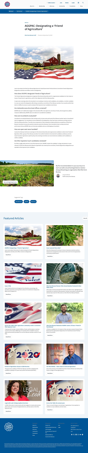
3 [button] (6, 187)
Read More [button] (8, 254)
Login (73, 2)
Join (61, 2)
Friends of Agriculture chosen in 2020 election (17, 366)
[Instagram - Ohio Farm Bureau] (78, 434)
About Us (32, 6)
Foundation (72, 6)
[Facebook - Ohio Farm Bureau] (71, 434)
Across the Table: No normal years (55, 403)
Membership (42, 6)
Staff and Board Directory (50, 427)
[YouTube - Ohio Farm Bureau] (80, 434)
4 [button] (7, 187)
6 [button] (10, 187)
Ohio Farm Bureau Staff (30, 35)
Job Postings (48, 429)
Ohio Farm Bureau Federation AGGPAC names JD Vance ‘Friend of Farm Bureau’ (63, 326)
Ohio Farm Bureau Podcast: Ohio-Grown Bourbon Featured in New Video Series (63, 286)
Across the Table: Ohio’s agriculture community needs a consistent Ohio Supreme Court (23, 326)
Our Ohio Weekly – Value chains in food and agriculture (60, 366)
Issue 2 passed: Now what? (53, 248)
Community (62, 6)
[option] (44, 173)
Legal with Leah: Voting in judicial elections (16, 403)
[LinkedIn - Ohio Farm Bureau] (76, 434)
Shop (81, 6)
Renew (66, 2)
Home (12, 11)
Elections (33, 201)
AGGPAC (26, 201)
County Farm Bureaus (49, 436)
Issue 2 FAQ (8, 286)
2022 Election (18, 201)
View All (85, 218)
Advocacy (52, 6)
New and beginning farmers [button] (10, 182)
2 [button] (5, 187)
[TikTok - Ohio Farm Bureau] (82, 434)
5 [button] (9, 187)
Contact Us (47, 425)
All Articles (19, 11)
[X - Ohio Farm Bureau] (74, 434)
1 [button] (3, 187)
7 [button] (11, 187)
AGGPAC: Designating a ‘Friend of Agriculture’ (36, 11)
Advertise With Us (49, 434)
